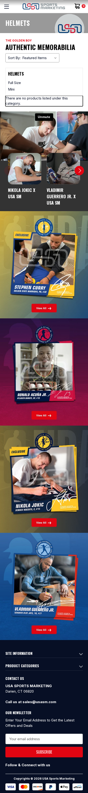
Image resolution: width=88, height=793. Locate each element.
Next (79, 170)
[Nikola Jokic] (44, 479)
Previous (9, 170)
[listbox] (40, 58)
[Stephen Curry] (44, 264)
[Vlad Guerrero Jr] (44, 586)
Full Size (14, 82)
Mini (11, 89)
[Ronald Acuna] (44, 372)
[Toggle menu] (6, 6)
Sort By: (14, 58)
